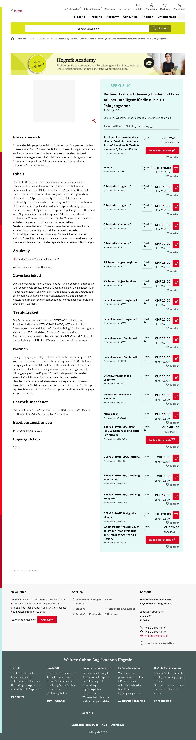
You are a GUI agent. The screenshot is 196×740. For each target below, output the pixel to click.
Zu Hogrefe (17, 696)
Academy (112, 17)
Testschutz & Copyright (121, 608)
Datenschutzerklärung (85, 724)
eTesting (79, 17)
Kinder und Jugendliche (66, 38)
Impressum (118, 724)
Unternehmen (167, 17)
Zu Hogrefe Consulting (131, 700)
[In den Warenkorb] (176, 169)
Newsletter (124, 8)
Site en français (92, 8)
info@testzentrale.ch (156, 635)
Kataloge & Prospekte (88, 614)
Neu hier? (110, 8)
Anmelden (47, 619)
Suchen (162, 28)
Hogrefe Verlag (71, 8)
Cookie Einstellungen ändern (88, 601)
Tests (31, 38)
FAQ (109, 599)
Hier (15, 259)
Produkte (96, 17)
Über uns (112, 614)
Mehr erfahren (162, 700)
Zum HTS (87, 712)
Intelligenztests (45, 38)
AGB (104, 724)
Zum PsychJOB (56, 700)
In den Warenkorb (160, 150)
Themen (147, 17)
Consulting (130, 17)
